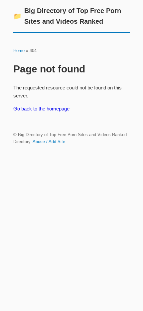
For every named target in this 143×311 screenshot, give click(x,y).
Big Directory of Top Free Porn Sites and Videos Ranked (67, 16)
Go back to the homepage (41, 108)
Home (19, 50)
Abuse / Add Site (49, 141)
